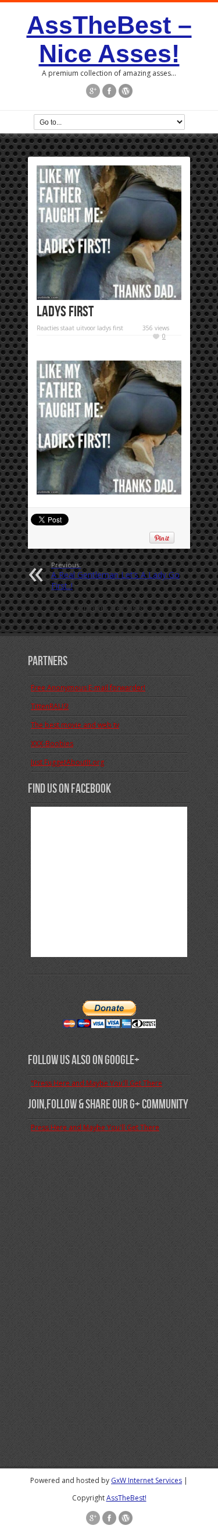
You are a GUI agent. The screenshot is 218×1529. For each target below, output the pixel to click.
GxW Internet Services (146, 1480)
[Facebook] (109, 91)
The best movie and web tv (75, 725)
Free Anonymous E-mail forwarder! (88, 688)
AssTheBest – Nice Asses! (109, 39)
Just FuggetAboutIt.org (67, 762)
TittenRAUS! (50, 706)
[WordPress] (126, 91)
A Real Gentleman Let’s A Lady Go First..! (115, 575)
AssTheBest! (126, 1498)
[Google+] (93, 91)
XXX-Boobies (52, 743)
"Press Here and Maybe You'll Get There (96, 1083)
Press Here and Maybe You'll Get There (95, 1127)
